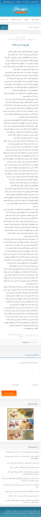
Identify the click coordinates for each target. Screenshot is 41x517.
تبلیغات (18, 2)
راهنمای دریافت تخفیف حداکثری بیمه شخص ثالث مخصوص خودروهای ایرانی (22, 473)
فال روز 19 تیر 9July (20, 45)
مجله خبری (35, 19)
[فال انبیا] (20, 440)
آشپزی (26, 19)
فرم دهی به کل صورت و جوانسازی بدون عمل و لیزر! (22, 463)
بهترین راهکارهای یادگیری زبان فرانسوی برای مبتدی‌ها (21, 491)
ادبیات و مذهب (16, 19)
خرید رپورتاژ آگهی (8, 2)
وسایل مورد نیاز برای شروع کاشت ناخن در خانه (24, 467)
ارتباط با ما (26, 2)
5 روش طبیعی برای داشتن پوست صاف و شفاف (23, 496)
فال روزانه (25, 342)
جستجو (3, 27)
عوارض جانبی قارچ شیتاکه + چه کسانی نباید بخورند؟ (22, 452)
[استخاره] (20, 418)
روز (10, 84)
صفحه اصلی (34, 2)
